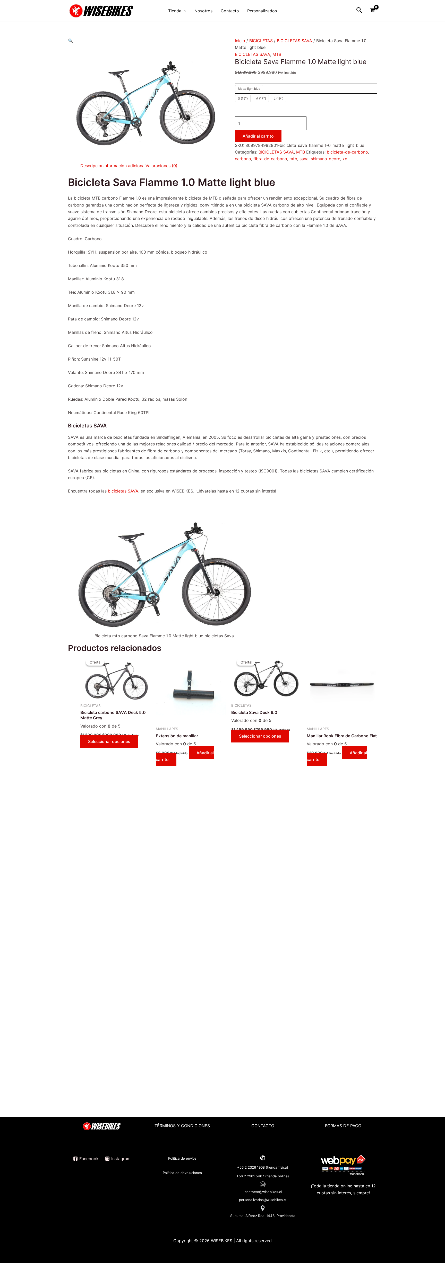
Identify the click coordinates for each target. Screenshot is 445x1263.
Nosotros (203, 10)
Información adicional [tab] (125, 165)
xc (345, 158)
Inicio (240, 40)
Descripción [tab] (92, 165)
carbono (243, 158)
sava (304, 158)
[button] (70, 40)
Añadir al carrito (258, 136)
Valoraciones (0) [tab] (161, 165)
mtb (293, 158)
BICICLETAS (261, 40)
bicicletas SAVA (123, 491)
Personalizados (262, 10)
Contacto (230, 10)
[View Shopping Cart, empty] (372, 10)
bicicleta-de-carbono (347, 152)
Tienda (174, 10)
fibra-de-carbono (270, 158)
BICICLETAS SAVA (294, 40)
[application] (183, 11)
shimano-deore (325, 158)
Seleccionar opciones (109, 741)
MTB (276, 54)
